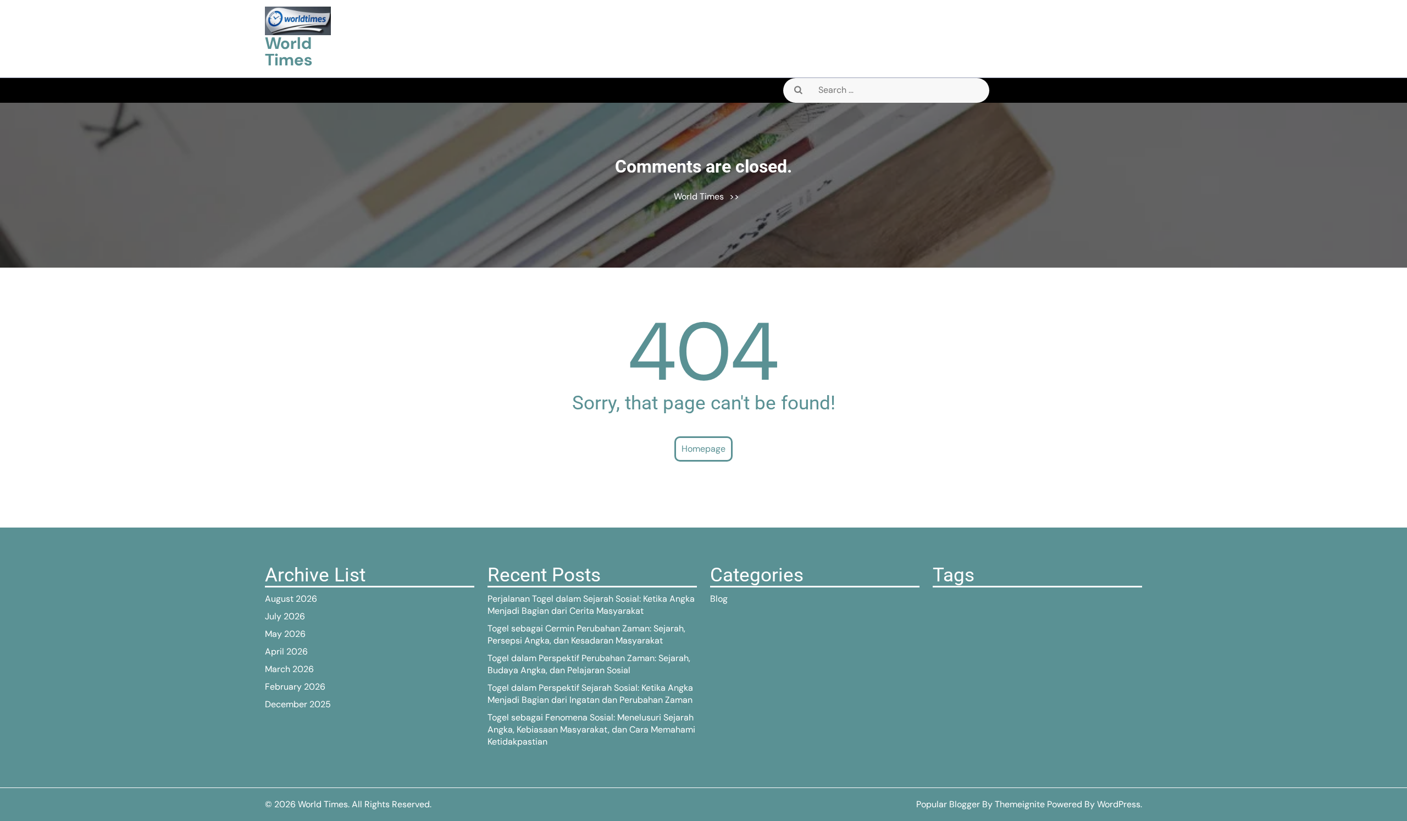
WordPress (1118, 804)
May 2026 (285, 634)
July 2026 (285, 616)
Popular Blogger (948, 804)
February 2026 (295, 686)
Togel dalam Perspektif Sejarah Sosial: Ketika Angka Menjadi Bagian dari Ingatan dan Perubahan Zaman (590, 694)
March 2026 (289, 669)
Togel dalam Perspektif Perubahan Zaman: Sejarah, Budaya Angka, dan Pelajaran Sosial (589, 664)
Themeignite (1020, 804)
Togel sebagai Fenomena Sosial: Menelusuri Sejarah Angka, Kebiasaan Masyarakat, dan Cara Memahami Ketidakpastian (591, 729)
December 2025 (298, 704)
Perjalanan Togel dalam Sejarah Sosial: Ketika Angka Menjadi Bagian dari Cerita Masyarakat (591, 605)
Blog (719, 598)
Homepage (703, 448)
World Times (288, 51)
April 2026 (286, 651)
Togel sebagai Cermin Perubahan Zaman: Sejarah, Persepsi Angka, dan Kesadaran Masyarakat (586, 634)
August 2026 (291, 598)
